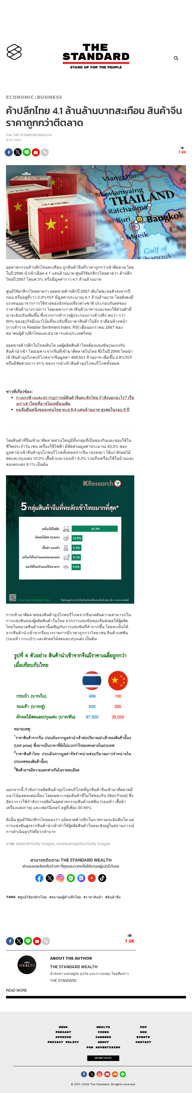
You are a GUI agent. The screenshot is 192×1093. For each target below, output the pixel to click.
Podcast (63, 1032)
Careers (103, 1037)
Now (143, 1032)
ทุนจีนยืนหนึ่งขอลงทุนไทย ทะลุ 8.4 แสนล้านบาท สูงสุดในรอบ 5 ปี (72, 409)
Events (143, 1037)
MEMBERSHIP (103, 1058)
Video (103, 1032)
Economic (20, 97)
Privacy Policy (63, 1042)
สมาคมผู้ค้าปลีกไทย (66, 896)
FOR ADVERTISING (103, 1047)
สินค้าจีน (114, 896)
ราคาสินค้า (94, 896)
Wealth (103, 1027)
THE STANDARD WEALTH (31, 135)
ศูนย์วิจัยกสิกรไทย (33, 896)
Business (49, 97)
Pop (143, 1027)
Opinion (63, 1037)
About (103, 1042)
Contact (143, 1042)
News (63, 1027)
